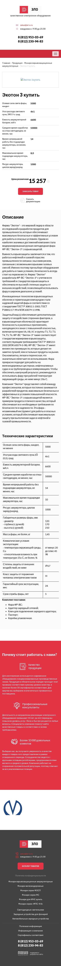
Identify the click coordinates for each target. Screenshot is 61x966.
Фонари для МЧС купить (30, 899)
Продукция (17, 63)
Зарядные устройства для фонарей (30, 914)
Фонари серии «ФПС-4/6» (30, 903)
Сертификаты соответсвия (30, 935)
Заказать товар (30, 191)
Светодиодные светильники (30, 909)
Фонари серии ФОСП (30, 890)
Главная (6, 63)
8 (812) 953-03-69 (30, 37)
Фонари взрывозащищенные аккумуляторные (30, 881)
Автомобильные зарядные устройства (30, 918)
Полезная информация (30, 926)
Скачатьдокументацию (33, 200)
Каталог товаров (30, 866)
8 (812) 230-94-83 (30, 41)
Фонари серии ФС (30, 895)
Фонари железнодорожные (30, 886)
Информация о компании (30, 930)
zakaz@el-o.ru (26, 25)
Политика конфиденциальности (30, 875)
